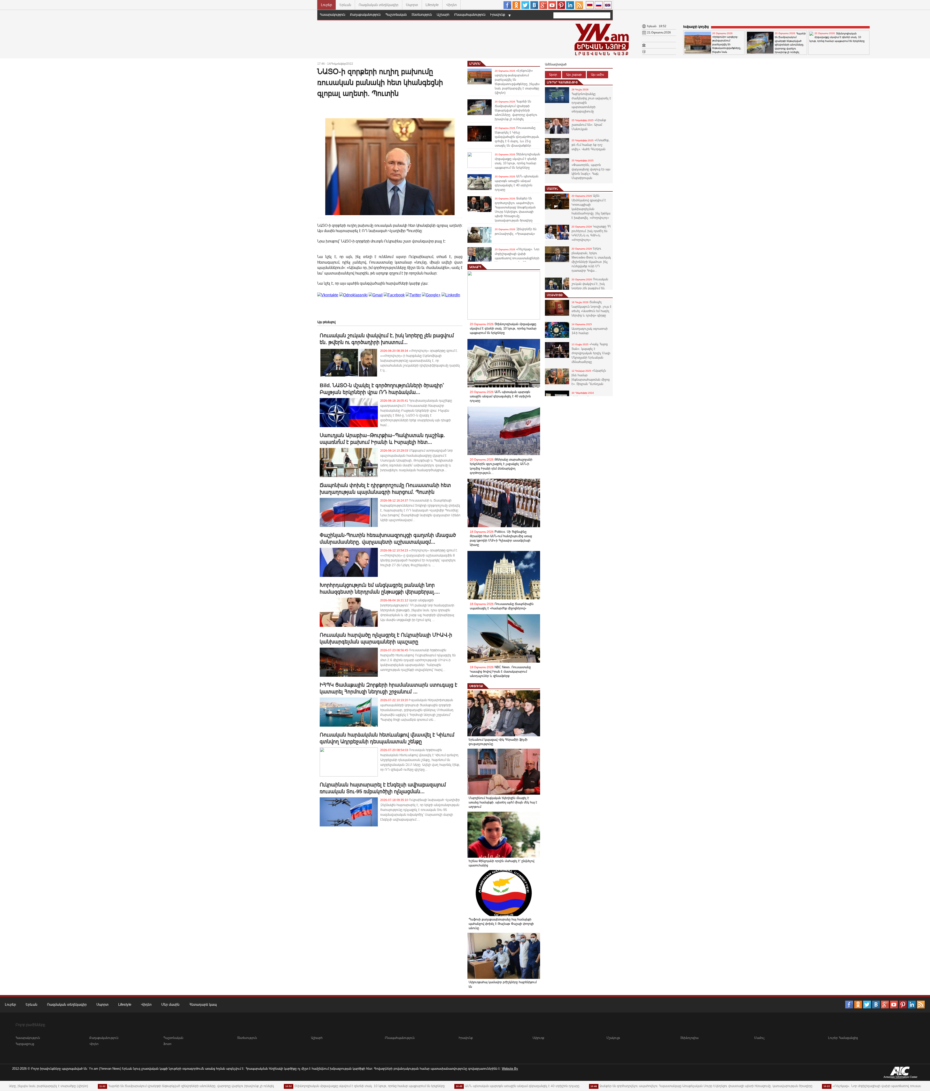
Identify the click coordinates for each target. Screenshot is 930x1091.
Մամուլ (552, 188)
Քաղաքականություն (365, 14)
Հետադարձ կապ (203, 1004)
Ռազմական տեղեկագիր (378, 5)
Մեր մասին (170, 1004)
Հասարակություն (332, 14)
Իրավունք (497, 14)
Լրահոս (474, 63)
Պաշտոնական (396, 14)
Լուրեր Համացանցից (562, 82)
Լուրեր (326, 5)
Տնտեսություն (421, 14)
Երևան (345, 5)
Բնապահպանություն (469, 14)
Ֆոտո (167, 1044)
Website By (510, 1068)
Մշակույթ (555, 295)
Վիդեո (451, 5)
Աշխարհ (443, 14)
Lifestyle (432, 5)
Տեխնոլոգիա (689, 1038)
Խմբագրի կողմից (696, 27)
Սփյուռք (476, 686)
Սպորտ (412, 5)
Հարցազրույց (25, 1044)
